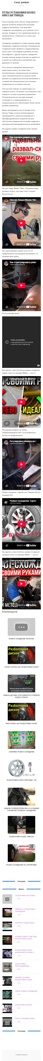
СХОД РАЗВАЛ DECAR (23, 1005)
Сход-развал (21, 2)
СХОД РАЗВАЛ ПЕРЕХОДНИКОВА (22, 965)
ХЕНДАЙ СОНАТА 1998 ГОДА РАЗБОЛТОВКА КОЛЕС (26, 937)
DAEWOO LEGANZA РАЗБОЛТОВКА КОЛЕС (23, 978)
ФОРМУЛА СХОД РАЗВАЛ (24, 923)
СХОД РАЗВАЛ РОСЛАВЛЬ (25, 895)
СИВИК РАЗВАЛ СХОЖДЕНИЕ (26, 991)
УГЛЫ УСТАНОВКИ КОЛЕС (25, 1018)
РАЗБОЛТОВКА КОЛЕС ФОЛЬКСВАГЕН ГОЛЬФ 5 (24, 951)
